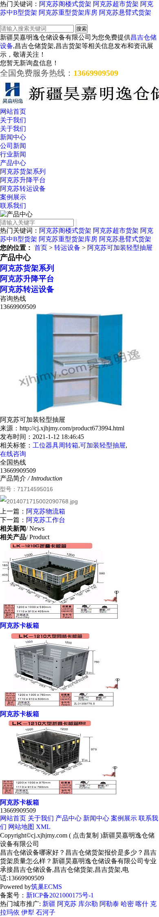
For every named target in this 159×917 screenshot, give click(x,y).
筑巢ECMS (46, 886)
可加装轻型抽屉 (103, 445)
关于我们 (13, 120)
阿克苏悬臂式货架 (125, 12)
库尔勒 (88, 903)
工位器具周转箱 (55, 445)
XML (43, 826)
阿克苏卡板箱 (19, 625)
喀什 (141, 903)
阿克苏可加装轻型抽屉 (119, 247)
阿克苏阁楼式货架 (65, 3)
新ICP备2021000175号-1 (60, 895)
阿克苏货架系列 (23, 171)
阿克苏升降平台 (23, 179)
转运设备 (67, 247)
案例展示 (13, 197)
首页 (40, 247)
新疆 (48, 903)
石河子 (45, 912)
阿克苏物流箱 (45, 511)
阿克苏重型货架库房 (68, 12)
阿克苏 (67, 903)
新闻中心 (13, 137)
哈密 (127, 903)
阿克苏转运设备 (23, 188)
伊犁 (27, 912)
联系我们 (13, 205)
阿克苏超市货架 (116, 3)
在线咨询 (13, 453)
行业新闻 (13, 154)
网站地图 (21, 826)
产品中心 (13, 162)
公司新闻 (13, 145)
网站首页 (13, 111)
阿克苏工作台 (45, 519)
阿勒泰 (109, 903)
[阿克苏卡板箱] (60, 617)
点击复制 (86, 835)
